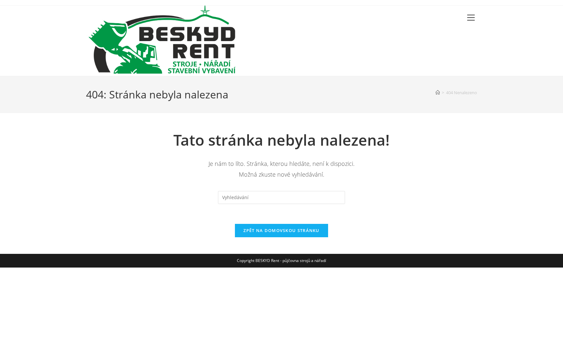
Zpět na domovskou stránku (281, 230)
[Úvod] (438, 92)
